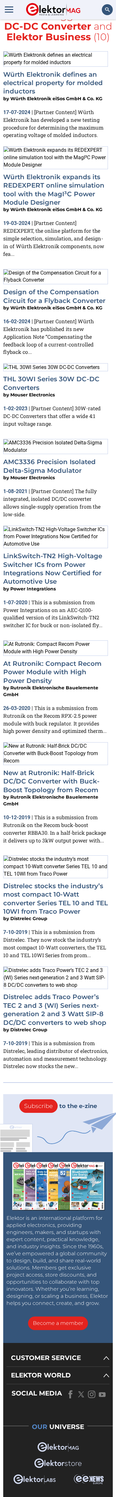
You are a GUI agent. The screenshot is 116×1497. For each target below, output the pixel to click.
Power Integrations (33, 589)
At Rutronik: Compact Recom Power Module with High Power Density (52, 672)
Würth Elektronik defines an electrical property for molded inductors (53, 83)
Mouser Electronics (32, 395)
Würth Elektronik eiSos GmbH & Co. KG (56, 99)
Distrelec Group (28, 918)
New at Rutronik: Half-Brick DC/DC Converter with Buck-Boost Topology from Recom (51, 781)
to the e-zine (60, 1106)
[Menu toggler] (9, 9)
